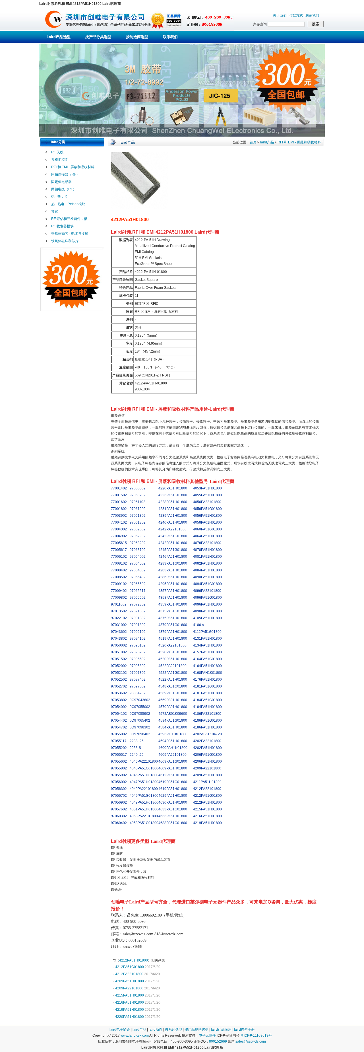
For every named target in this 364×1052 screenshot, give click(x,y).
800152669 (218, 1041)
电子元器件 (207, 1035)
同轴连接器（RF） (65, 174)
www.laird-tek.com (135, 1035)
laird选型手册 (244, 1030)
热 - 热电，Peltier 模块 (68, 204)
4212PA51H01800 (133, 960)
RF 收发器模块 (62, 226)
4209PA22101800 (129, 988)
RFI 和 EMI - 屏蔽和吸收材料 (72, 167)
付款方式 (296, 15)
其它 (54, 211)
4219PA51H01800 (129, 1010)
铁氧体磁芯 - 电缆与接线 (69, 234)
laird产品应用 (221, 1030)
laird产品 (267, 142)
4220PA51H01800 (129, 1017)
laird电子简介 (119, 1030)
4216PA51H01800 (129, 1002)
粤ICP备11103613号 (256, 1035)
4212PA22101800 (129, 974)
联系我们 (312, 15)
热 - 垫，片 (59, 197)
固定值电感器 (61, 182)
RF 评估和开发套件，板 (69, 219)
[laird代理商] (54, 30)
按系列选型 (173, 1030)
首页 (253, 142)
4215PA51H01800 (129, 995)
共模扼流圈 (59, 160)
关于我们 (280, 15)
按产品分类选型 (98, 37)
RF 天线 (57, 152)
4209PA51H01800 (129, 981)
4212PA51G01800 (129, 967)
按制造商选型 (137, 37)
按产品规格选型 (196, 1030)
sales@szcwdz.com (250, 1041)
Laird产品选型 (59, 37)
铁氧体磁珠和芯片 (64, 241)
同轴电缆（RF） (63, 189)
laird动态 (155, 1030)
